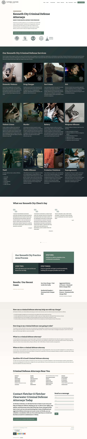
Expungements (71, 170)
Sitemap (72, 427)
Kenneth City (32, 381)
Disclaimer (72, 429)
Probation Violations (52, 170)
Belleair (16, 377)
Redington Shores (49, 383)
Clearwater (17, 384)
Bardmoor (17, 375)
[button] (28, 33)
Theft (5, 170)
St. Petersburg (64, 380)
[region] (33, 38)
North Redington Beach (50, 377)
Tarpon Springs (64, 381)
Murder (26, 124)
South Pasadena (64, 377)
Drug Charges (28, 84)
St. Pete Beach (64, 378)
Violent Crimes (8, 124)
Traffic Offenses (29, 170)
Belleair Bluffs (17, 380)
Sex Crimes (48, 84)
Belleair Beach (17, 378)
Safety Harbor (48, 384)
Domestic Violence (10, 84)
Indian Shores (32, 380)
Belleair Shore (17, 381)
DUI (66, 84)
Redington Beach (49, 381)
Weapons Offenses (72, 124)
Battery (47, 124)
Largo (31, 383)
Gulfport (32, 377)
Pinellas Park (48, 380)
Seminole (63, 375)
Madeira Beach (33, 384)
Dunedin (31, 375)
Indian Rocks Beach (34, 378)
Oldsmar (47, 378)
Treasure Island (64, 384)
